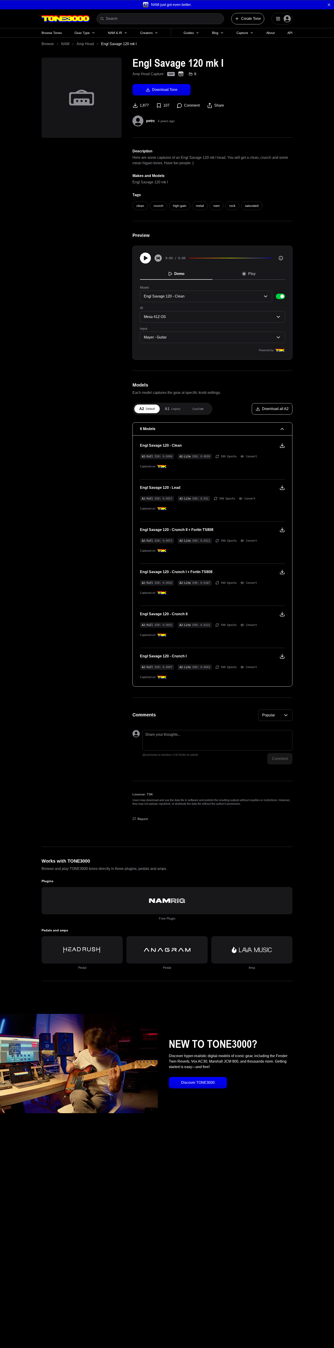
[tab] (147, 409)
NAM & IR (115, 33)
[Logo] (65, 18)
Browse (48, 44)
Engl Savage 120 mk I (150, 182)
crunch (158, 206)
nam (216, 206)
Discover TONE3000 (198, 1082)
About (270, 33)
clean (140, 206)
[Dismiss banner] (329, 5)
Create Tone (251, 19)
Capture (242, 33)
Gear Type (82, 33)
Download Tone (164, 90)
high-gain (179, 206)
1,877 (144, 105)
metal (200, 206)
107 (166, 105)
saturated (252, 206)
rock (232, 206)
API (289, 33)
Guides (189, 33)
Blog (215, 33)
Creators (146, 33)
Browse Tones (52, 33)
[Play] (145, 258)
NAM (65, 44)
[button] (167, 4)
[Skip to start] (158, 258)
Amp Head (85, 44)
